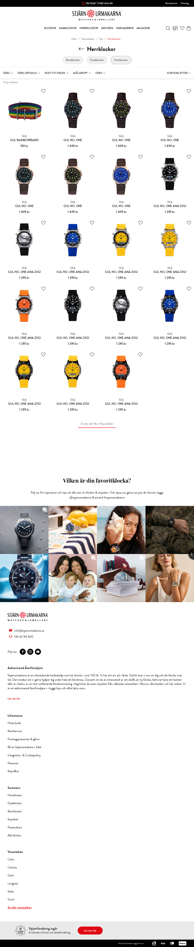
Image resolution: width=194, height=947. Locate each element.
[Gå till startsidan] (97, 14)
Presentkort (15, 827)
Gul (101, 39)
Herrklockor (15, 795)
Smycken (13, 819)
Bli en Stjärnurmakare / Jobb (24, 747)
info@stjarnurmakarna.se (29, 630)
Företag (185, 3)
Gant (11, 875)
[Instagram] (30, 652)
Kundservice (171, 3)
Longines (13, 883)
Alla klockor (14, 835)
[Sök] (168, 28)
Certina (12, 867)
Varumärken (87, 39)
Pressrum (13, 763)
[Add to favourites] (43, 91)
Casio (11, 859)
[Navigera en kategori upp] (81, 49)
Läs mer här (14, 698)
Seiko (11, 891)
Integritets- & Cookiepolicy (24, 755)
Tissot (11, 899)
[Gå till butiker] (175, 28)
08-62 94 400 (23, 636)
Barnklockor (15, 811)
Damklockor (15, 803)
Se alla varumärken (20, 908)
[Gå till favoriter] (182, 28)
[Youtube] (38, 652)
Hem (74, 39)
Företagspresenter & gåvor (24, 739)
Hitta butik (14, 723)
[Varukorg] (188, 28)
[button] (8, 73)
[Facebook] (23, 652)
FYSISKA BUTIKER (99, 3)
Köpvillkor (13, 771)
